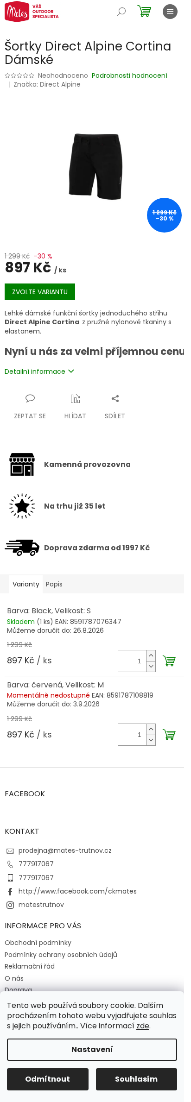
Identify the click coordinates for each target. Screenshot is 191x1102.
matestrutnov (41, 904)
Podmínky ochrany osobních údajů (61, 954)
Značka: (47, 84)
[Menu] (170, 11)
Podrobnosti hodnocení (129, 75)
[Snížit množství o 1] (150, 666)
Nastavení (92, 1049)
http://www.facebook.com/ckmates (78, 891)
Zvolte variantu (40, 291)
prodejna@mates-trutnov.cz (65, 850)
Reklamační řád (30, 966)
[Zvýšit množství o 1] (150, 655)
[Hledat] (121, 11)
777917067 (36, 864)
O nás (14, 978)
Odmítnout (47, 1079)
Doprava (18, 990)
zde (142, 1025)
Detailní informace (35, 371)
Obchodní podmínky (38, 942)
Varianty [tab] (26, 584)
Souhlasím (136, 1079)
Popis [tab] (54, 584)
